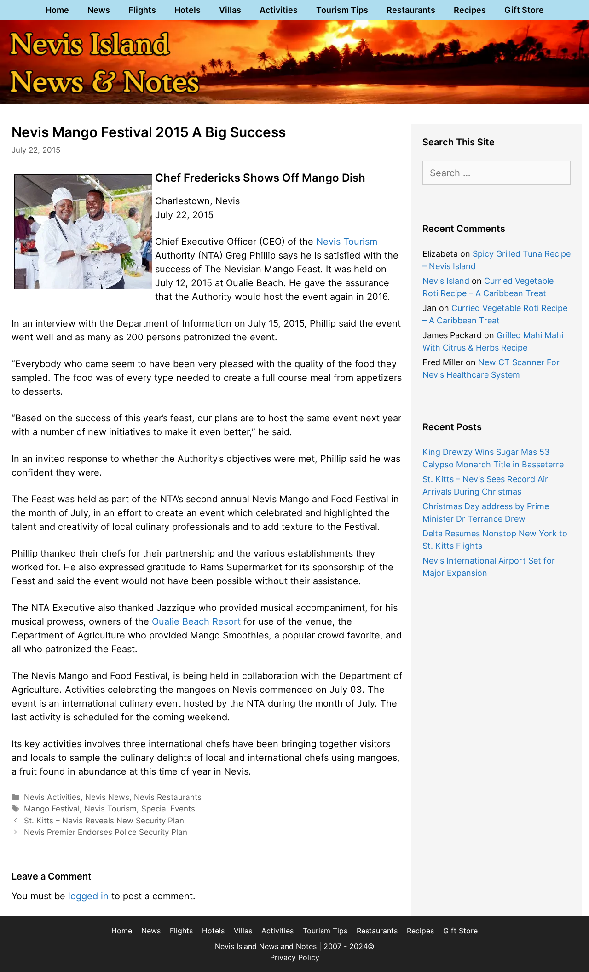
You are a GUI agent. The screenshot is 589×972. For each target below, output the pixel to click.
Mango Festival (52, 808)
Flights (142, 10)
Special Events (168, 808)
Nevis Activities (52, 797)
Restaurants (411, 10)
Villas (230, 10)
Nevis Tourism (346, 241)
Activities (279, 10)
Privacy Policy (294, 957)
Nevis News (107, 797)
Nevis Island (445, 281)
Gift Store (524, 10)
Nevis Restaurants (168, 797)
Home (57, 10)
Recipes (470, 10)
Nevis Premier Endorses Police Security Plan (105, 832)
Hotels (187, 10)
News (98, 10)
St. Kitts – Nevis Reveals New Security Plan (104, 820)
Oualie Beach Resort (196, 621)
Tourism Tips (342, 10)
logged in (88, 896)
